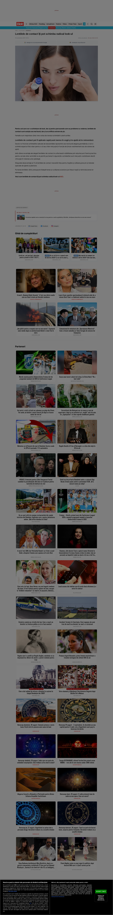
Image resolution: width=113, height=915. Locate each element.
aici (30, 903)
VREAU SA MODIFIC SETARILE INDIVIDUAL (101, 898)
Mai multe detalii (12, 891)
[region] (56, 897)
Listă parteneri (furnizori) (57, 896)
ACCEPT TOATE (101, 891)
